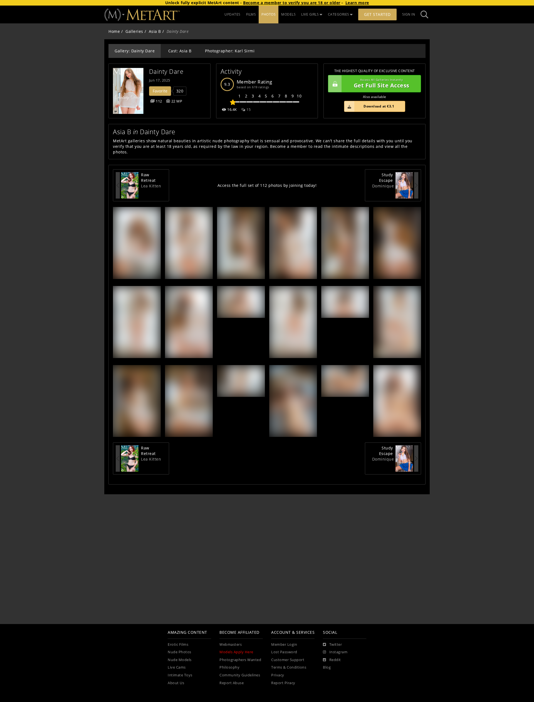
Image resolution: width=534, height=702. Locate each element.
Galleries (134, 31)
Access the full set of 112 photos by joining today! (267, 185)
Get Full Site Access (381, 83)
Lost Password (284, 652)
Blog (327, 667)
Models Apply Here (236, 652)
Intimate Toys (180, 675)
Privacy (277, 675)
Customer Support (287, 659)
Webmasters (230, 644)
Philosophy (229, 667)
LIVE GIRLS (310, 14)
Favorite (160, 91)
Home (114, 31)
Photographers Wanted (240, 659)
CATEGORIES (338, 14)
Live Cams (177, 667)
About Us (176, 683)
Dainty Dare (166, 71)
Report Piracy (283, 683)
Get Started (377, 14)
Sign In (408, 14)
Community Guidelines (239, 675)
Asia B (155, 31)
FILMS (251, 14)
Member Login (284, 644)
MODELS (288, 14)
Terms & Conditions (288, 667)
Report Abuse (231, 683)
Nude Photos (179, 652)
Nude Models (180, 659)
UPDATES (232, 14)
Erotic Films (178, 644)
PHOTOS (268, 14)
